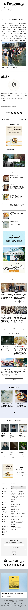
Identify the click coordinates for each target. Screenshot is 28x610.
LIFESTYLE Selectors (14, 421)
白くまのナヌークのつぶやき (17, 521)
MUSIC (4, 518)
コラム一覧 (13, 529)
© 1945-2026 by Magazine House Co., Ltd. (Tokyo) (14, 603)
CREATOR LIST (4, 495)
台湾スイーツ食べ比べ (15, 509)
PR (3, 534)
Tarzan (12, 606)
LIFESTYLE (4, 501)
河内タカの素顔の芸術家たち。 (17, 522)
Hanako (22, 605)
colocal (14, 606)
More (14, 328)
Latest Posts (14, 333)
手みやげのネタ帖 (14, 511)
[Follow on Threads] (10, 565)
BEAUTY (4, 509)
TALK (3, 524)
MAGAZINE (5, 526)
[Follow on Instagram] (5, 565)
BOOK (3, 521)
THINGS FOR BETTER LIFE (17, 485)
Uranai (4, 523)
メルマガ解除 (14, 554)
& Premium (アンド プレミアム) (14, 4)
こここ (17, 606)
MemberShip (5, 493)
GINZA (19, 605)
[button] (4, 412)
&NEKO (4, 512)
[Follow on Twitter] (7, 565)
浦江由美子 (7, 76)
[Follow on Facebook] (23, 565)
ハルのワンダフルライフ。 (16, 490)
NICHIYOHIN (5, 516)
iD (2, 514)
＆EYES (11, 9)
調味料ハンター (14, 501)
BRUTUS (5, 605)
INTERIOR (4, 507)
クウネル (25, 605)
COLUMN (9, 106)
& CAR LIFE (13, 526)
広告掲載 (4, 491)
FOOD (3, 504)
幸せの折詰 (13, 499)
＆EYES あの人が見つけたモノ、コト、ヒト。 (18, 487)
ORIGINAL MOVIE (4, 532)
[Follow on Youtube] (12, 565)
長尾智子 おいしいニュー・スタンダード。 (18, 514)
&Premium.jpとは (5, 486)
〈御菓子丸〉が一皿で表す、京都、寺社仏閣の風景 (17, 497)
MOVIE (4, 519)
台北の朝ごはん (14, 508)
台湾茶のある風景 (14, 506)
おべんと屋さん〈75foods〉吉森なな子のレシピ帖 (18, 518)
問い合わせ (4, 488)
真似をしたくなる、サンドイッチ (18, 491)
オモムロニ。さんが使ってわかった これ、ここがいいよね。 (18, 494)
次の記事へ (21, 119)
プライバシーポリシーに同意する (15, 547)
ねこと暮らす (14, 524)
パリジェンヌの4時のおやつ (17, 503)
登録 (14, 552)
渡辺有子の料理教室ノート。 (17, 516)
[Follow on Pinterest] (20, 565)
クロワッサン (15, 605)
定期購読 (4, 490)
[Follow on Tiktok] (15, 565)
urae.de (4, 100)
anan (2, 605)
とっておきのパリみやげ (16, 504)
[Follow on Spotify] (18, 565)
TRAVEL (3, 106)
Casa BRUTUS (9, 605)
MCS (20, 606)
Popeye (8, 606)
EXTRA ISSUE (3, 529)
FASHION (4, 502)
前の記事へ (6, 119)
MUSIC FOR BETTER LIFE (17, 527)
